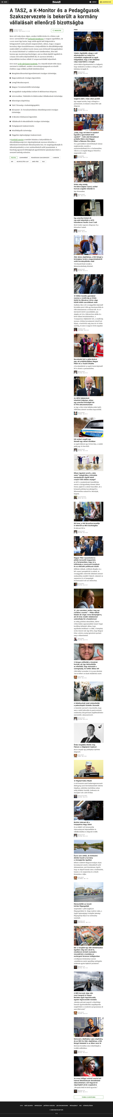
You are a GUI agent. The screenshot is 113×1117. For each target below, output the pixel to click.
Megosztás (58, 30)
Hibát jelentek (28, 1105)
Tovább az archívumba (88, 1097)
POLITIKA (16, 31)
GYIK (21, 1105)
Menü (5, 2)
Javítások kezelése (49, 1105)
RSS (80, 1105)
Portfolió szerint (17, 139)
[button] (13, 157)
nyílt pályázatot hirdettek (27, 64)
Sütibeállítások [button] (88, 1105)
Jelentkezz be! (107, 2)
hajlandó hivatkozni (36, 39)
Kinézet (94, 2)
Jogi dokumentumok (62, 1105)
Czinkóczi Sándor (18, 29)
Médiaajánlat (74, 1105)
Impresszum (38, 1105)
